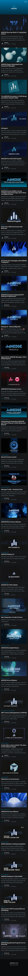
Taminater (6, 305)
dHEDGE (6, 42)
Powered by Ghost (14, 964)
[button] (25, 2)
